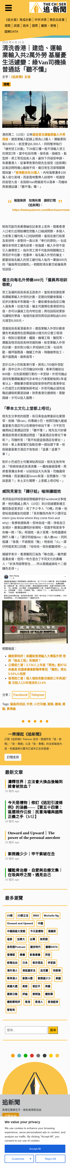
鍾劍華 (49, 994)
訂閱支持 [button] (13, 757)
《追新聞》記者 (21, 76)
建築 (50, 704)
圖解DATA (11, 31)
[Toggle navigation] (8, 8)
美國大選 (12, 986)
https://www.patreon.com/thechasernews (41, 209)
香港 (27, 1002)
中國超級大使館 (16, 931)
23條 (10, 915)
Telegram (37, 694)
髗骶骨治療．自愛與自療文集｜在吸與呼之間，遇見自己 (35, 872)
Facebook (20, 694)
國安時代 (35, 947)
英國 (17, 25)
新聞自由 (12, 962)
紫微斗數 (27, 978)
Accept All (35, 1148)
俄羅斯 (52, 931)
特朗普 (57, 970)
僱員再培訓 (17, 704)
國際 (35, 25)
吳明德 (44, 939)
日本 (25, 962)
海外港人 (12, 970)
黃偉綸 (11, 708)
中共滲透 (40, 19)
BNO (36, 915)
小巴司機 (40, 704)
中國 (40, 923)
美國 (58, 978)
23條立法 (23, 915)
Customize (18, 1158)
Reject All (50, 1158)
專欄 (22, 954)
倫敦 (9, 939)
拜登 (47, 954)
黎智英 (11, 1009)
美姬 (25, 986)
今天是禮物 (36, 931)
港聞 (7, 25)
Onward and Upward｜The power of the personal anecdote (34, 835)
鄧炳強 (36, 994)
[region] (35, 1141)
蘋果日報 (12, 994)
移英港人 (12, 978)
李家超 (52, 962)
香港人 (39, 1002)
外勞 (29, 704)
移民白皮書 (57, 19)
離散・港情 (48, 25)
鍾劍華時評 (13, 1002)
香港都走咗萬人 (28, 172)
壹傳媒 (11, 954)
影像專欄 (35, 954)
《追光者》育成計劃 (17, 19)
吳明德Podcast (16, 947)
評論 (25, 994)
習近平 (36, 986)
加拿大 (21, 939)
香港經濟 (53, 1002)
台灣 (32, 939)
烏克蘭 (44, 970)
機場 (58, 704)
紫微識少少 (44, 978)
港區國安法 (28, 970)
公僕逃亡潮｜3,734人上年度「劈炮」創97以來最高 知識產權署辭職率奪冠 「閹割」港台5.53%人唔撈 (37, 669)
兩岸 (26, 25)
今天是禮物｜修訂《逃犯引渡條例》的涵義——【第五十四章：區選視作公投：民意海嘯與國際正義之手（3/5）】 (35, 810)
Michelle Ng (51, 915)
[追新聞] (48, 7)
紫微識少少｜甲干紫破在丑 (31, 854)
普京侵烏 (37, 962)
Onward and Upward (20, 923)
